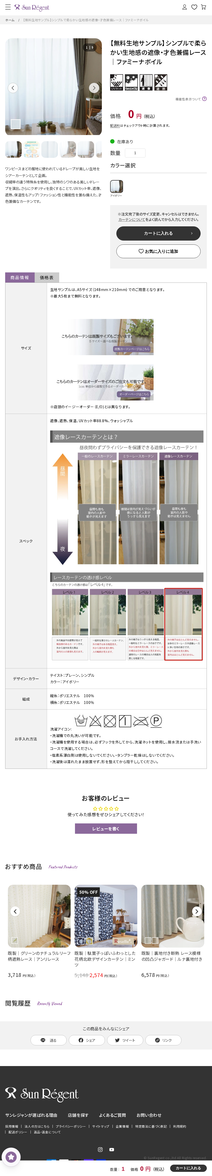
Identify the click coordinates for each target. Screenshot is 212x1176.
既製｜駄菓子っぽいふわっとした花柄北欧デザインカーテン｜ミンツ (104, 959)
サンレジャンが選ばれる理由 (31, 1115)
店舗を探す (78, 1115)
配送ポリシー (18, 1132)
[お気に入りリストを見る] (194, 7)
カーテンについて (131, 219)
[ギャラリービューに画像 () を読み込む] (13, 149)
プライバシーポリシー (71, 1126)
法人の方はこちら (37, 1126)
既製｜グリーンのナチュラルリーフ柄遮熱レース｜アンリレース (39, 956)
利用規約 (179, 1126)
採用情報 (11, 1126)
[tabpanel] (53, 87)
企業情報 (122, 1126)
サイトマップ (100, 1126)
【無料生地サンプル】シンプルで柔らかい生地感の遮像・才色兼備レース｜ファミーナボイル (86, 20)
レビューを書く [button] (106, 828)
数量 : (115, 1169)
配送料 (115, 125)
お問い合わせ (149, 1115)
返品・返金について (47, 1132)
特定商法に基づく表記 (151, 1126)
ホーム (9, 20)
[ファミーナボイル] (102, 400)
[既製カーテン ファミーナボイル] (102, 354)
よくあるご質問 (112, 1115)
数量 (115, 153)
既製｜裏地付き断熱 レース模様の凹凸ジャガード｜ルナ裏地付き (171, 956)
